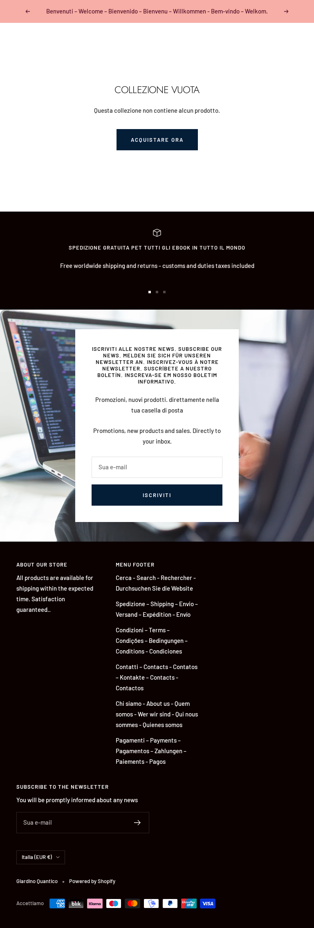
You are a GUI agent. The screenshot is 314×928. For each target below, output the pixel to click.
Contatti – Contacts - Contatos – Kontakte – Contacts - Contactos (156, 677)
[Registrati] (137, 822)
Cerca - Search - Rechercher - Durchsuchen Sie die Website (156, 583)
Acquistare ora (157, 139)
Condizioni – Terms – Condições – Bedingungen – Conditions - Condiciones (152, 640)
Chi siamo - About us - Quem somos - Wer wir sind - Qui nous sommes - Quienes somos (157, 714)
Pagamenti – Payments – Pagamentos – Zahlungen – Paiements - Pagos (151, 750)
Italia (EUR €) (37, 857)
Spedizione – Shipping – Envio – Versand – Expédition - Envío (157, 609)
